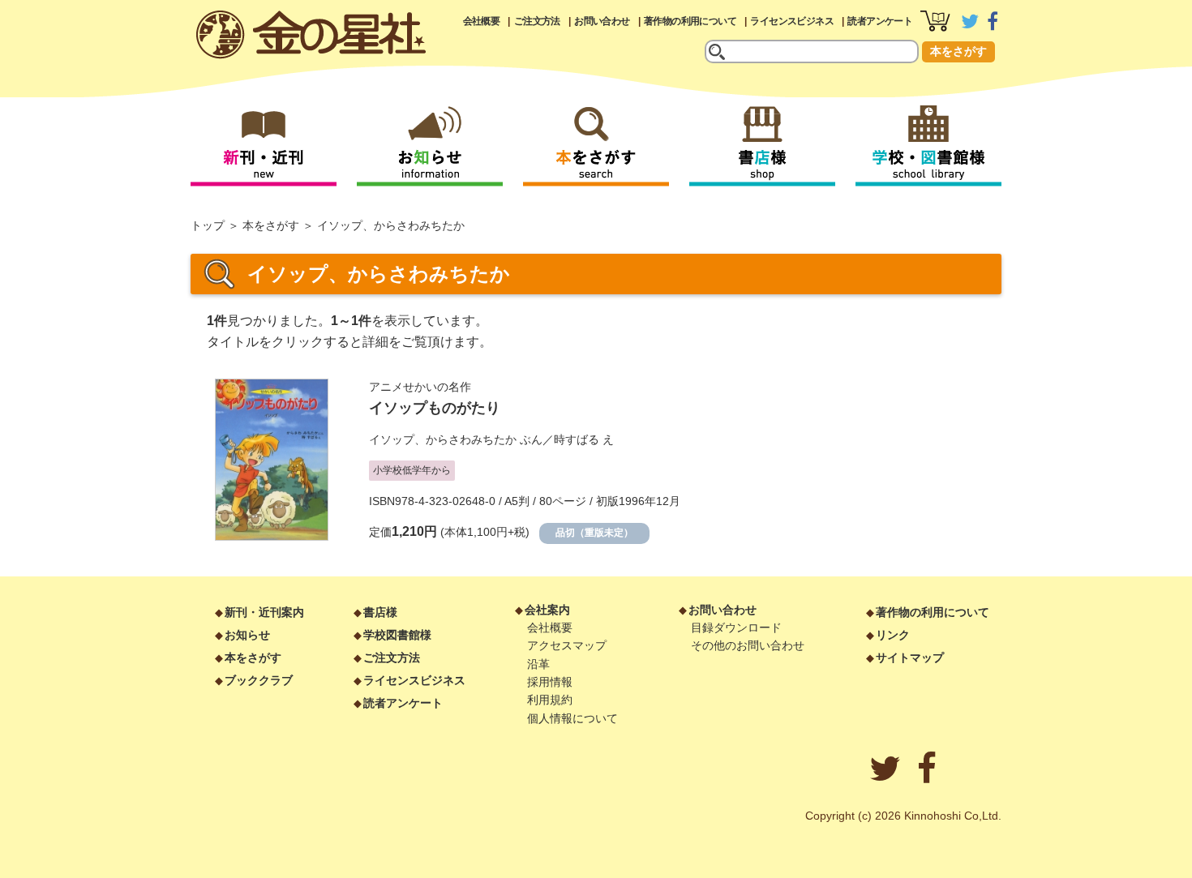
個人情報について (572, 718)
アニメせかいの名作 (420, 386)
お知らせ (247, 634)
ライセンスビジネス (792, 21)
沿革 (538, 663)
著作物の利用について (690, 21)
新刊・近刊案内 (264, 612)
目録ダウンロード (736, 627)
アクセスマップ (567, 645)
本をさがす (958, 51)
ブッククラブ (259, 680)
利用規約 (549, 699)
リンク (893, 634)
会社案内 (547, 609)
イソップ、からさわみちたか (443, 439)
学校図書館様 (397, 634)
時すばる (576, 439)
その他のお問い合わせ (747, 645)
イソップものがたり (434, 408)
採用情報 (549, 681)
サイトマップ (910, 657)
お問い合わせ (601, 21)
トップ (208, 225)
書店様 (380, 612)
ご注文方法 (537, 21)
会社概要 (481, 21)
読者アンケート (879, 21)
